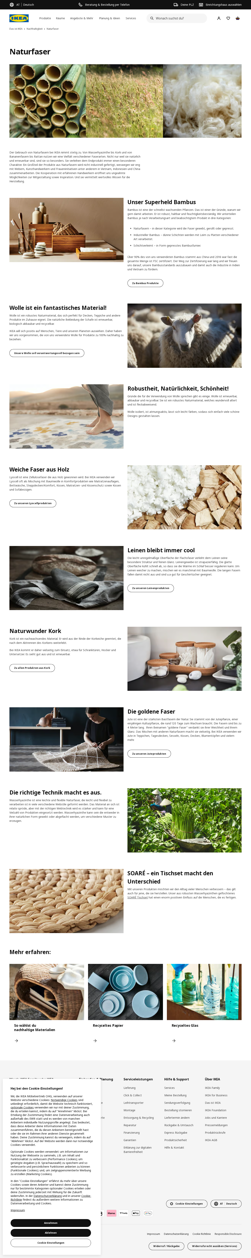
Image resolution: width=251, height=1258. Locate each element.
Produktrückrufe (215, 1132)
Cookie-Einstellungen (50, 1242)
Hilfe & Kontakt (174, 1147)
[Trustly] (124, 1213)
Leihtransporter (134, 1103)
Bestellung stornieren (178, 1110)
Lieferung (130, 1088)
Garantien (130, 1140)
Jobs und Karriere (216, 1117)
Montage (129, 1110)
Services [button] (131, 18)
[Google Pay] (148, 1213)
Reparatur (130, 1125)
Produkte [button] (45, 18)
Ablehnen (51, 1232)
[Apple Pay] (136, 1213)
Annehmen (50, 1223)
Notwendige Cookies (64, 1100)
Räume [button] (60, 18)
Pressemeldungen (216, 1125)
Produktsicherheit (175, 1140)
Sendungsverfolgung (177, 1103)
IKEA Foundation (215, 1110)
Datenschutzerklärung (176, 1234)
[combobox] (175, 18)
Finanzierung (132, 1132)
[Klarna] (111, 1213)
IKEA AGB (211, 1140)
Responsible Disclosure (228, 1234)
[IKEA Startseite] (19, 18)
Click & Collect (133, 1095)
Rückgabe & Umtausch (178, 1125)
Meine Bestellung (175, 1095)
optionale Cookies (22, 1107)
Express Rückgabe (175, 1132)
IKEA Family (212, 1088)
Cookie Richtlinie (202, 1234)
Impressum (153, 1234)
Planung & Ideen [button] (109, 18)
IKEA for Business (216, 1095)
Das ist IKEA (213, 1103)
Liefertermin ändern (177, 1117)
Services (169, 1088)
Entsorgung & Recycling (139, 1117)
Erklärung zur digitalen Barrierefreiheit (138, 1150)
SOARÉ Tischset (137, 897)
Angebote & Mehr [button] (81, 18)
